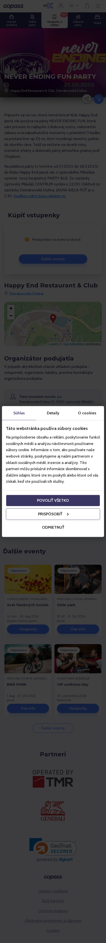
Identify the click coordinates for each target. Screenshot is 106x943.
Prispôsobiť (50, 514)
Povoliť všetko (53, 500)
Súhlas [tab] (19, 412)
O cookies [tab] (87, 412)
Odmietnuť (53, 527)
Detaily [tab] (53, 412)
